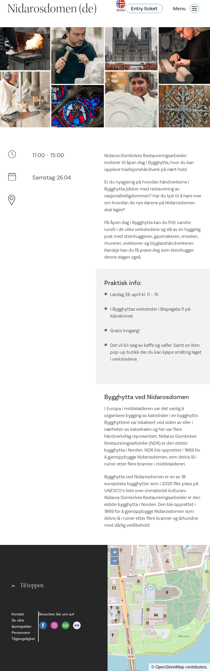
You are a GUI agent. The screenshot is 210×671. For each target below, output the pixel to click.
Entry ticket (144, 8)
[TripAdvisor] (65, 625)
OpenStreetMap (169, 667)
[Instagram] (54, 625)
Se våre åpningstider (22, 623)
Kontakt (18, 614)
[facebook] (43, 625)
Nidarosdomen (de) (52, 8)
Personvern (21, 633)
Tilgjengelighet (23, 639)
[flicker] (76, 625)
